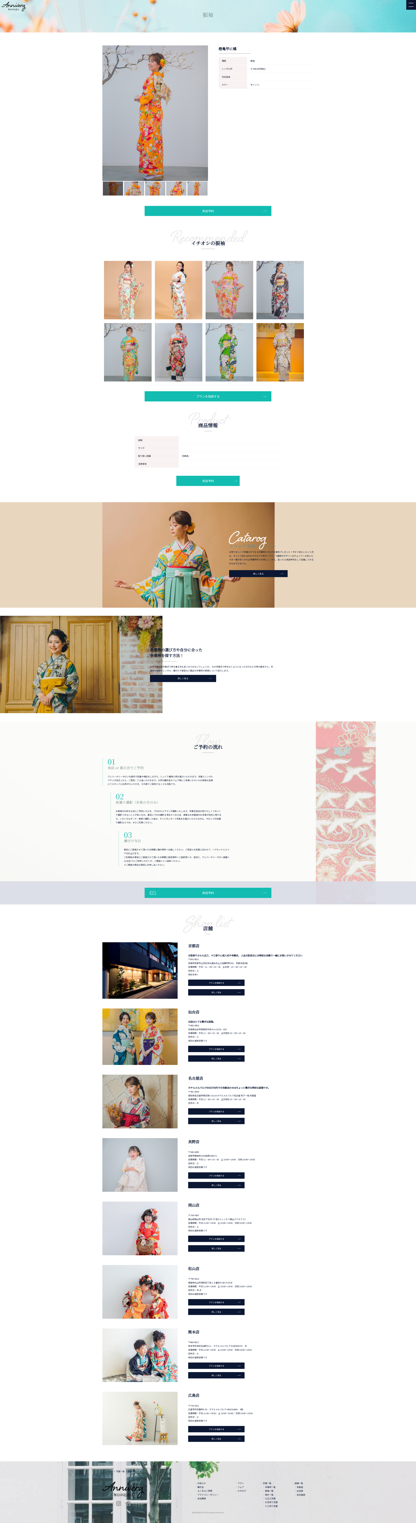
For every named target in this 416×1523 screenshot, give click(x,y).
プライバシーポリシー (208, 1494)
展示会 (200, 1487)
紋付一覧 (269, 1494)
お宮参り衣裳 (271, 1502)
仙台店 (300, 1490)
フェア (241, 1487)
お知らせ (201, 1483)
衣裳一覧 (120, 1471)
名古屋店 (301, 1494)
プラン (241, 1483)
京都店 (300, 1487)
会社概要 (201, 1498)
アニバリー (107, 1471)
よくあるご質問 (204, 1490)
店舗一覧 (299, 1483)
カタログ (242, 1490)
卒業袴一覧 (270, 1487)
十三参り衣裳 (271, 1506)
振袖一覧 (269, 1490)
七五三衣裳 (270, 1498)
